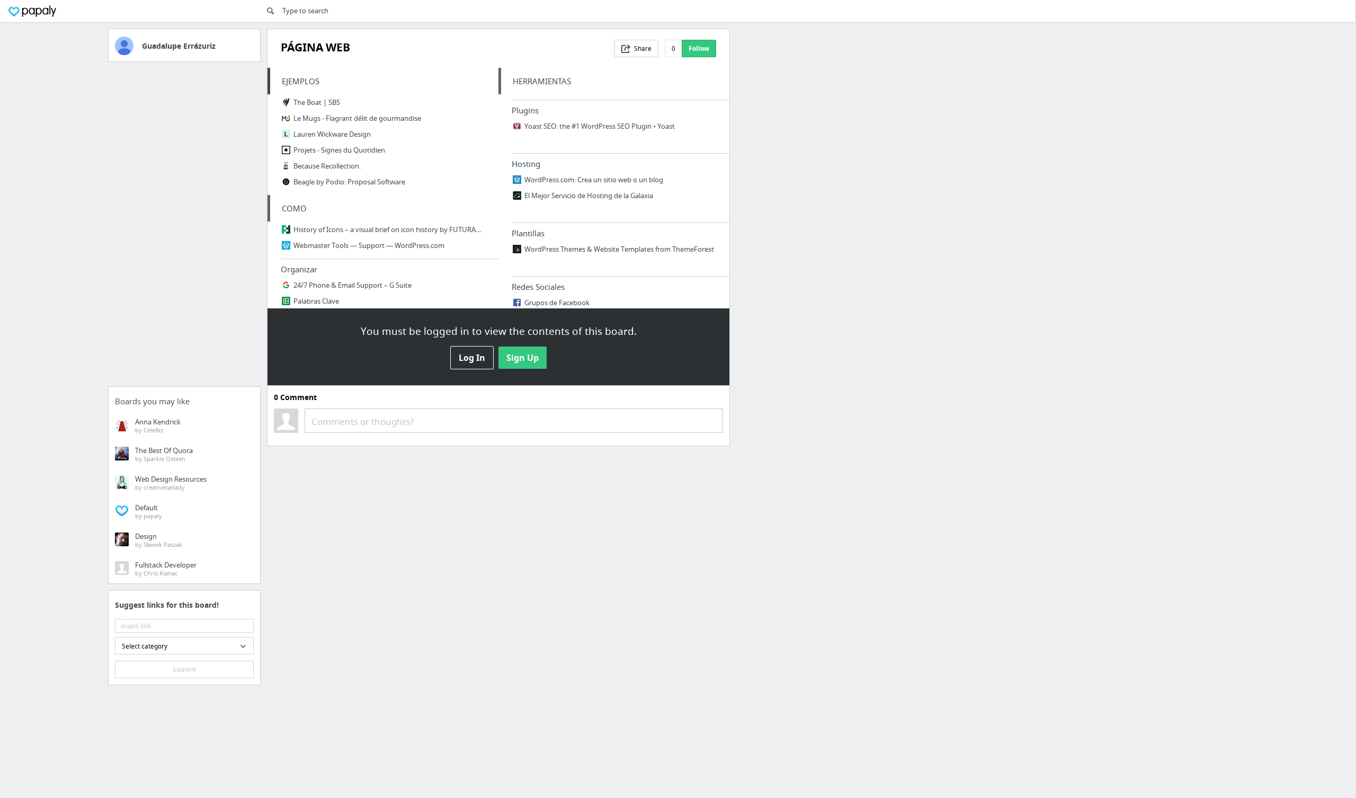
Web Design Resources (171, 482)
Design (158, 539)
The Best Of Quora (164, 454)
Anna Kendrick (158, 425)
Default (148, 511)
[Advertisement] (184, 227)
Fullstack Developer (166, 568)
